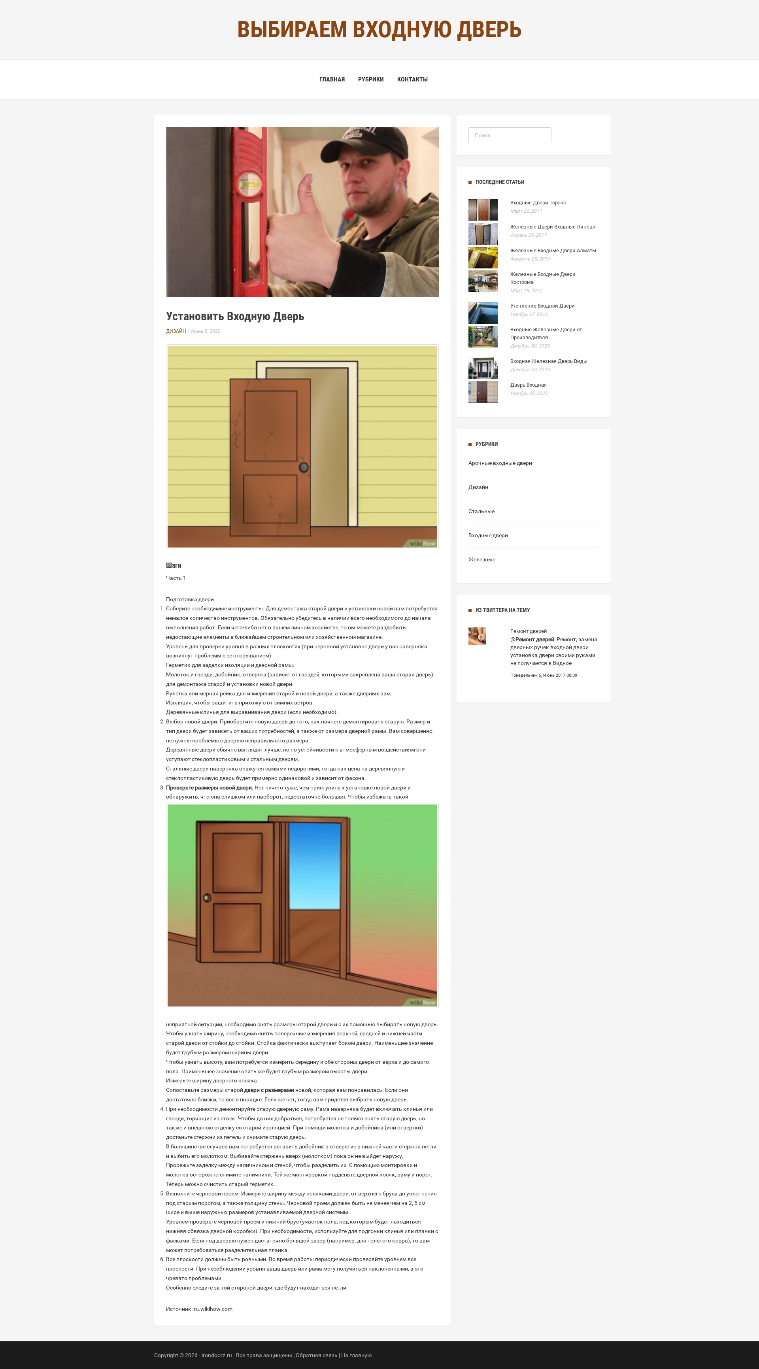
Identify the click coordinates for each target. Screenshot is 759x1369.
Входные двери (488, 535)
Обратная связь (317, 1355)
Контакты (412, 79)
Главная (332, 79)
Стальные (481, 511)
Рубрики (371, 79)
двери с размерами (269, 1090)
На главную (356, 1355)
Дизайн (176, 331)
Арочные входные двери (500, 463)
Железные (481, 559)
